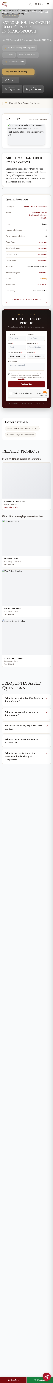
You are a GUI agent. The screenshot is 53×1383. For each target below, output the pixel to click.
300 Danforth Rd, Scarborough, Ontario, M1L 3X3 (38, 215)
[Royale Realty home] (4, 4)
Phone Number (32, 343)
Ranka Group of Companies (35, 207)
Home (4, 12)
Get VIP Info (42, 242)
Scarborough (24, 12)
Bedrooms (31, 353)
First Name (12, 334)
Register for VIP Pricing (16, 72)
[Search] (30, 4)
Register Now (26, 384)
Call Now (15, 1380)
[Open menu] (48, 4)
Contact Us (42, 285)
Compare (12, 80)
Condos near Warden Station (22, 428)
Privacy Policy (21, 379)
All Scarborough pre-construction (20, 435)
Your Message (12, 361)
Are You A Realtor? (15, 353)
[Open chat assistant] (47, 1377)
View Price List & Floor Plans (25, 300)
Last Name (31, 334)
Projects (13, 12)
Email (10, 343)
